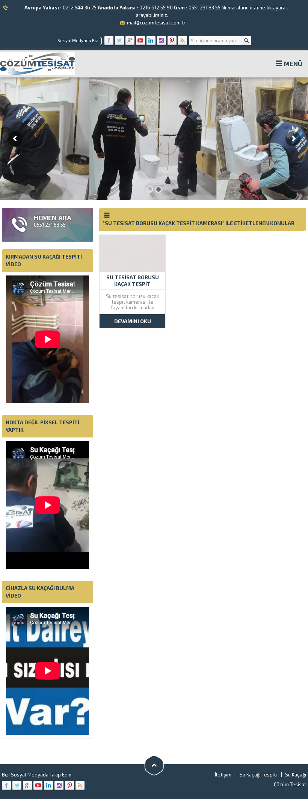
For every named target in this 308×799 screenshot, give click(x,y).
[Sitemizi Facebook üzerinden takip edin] (108, 40)
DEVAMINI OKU (132, 321)
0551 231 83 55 (204, 8)
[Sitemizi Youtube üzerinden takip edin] (140, 40)
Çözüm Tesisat (290, 784)
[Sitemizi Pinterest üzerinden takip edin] (172, 40)
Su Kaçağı (295, 775)
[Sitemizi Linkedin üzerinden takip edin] (151, 40)
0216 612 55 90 (156, 8)
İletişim (223, 775)
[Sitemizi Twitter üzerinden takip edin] (119, 40)
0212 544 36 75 (80, 8)
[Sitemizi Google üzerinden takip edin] (129, 40)
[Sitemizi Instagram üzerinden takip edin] (161, 40)
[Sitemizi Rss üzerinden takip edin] (182, 40)
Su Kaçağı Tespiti (258, 775)
